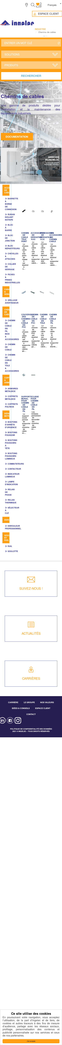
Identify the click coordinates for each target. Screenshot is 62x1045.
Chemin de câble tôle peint (25, 237)
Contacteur (14, 468)
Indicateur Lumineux (12, 475)
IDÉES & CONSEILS (21, 708)
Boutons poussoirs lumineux (11, 456)
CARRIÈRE (13, 702)
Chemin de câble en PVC (34, 318)
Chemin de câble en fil (53, 318)
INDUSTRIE (40, 29)
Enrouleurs (11, 519)
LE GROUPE (29, 702)
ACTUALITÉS (31, 633)
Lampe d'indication (11, 483)
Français (52, 4)
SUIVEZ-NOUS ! (31, 588)
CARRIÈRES (31, 678)
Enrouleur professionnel (13, 527)
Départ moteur (8, 414)
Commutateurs (16, 463)
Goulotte (13, 551)
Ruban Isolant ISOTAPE (10, 217)
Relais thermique (10, 501)
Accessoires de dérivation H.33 (47, 236)
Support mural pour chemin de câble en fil (26, 404)
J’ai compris (31, 1041)
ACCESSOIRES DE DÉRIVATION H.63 (38, 236)
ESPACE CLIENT (42, 708)
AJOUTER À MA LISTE (25, 210)
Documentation (17, 136)
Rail (10, 546)
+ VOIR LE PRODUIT (23, 219)
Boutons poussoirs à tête (11, 444)
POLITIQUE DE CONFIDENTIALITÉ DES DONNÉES (31, 729)
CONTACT (31, 714)
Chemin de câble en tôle (44, 318)
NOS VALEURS (47, 702)
